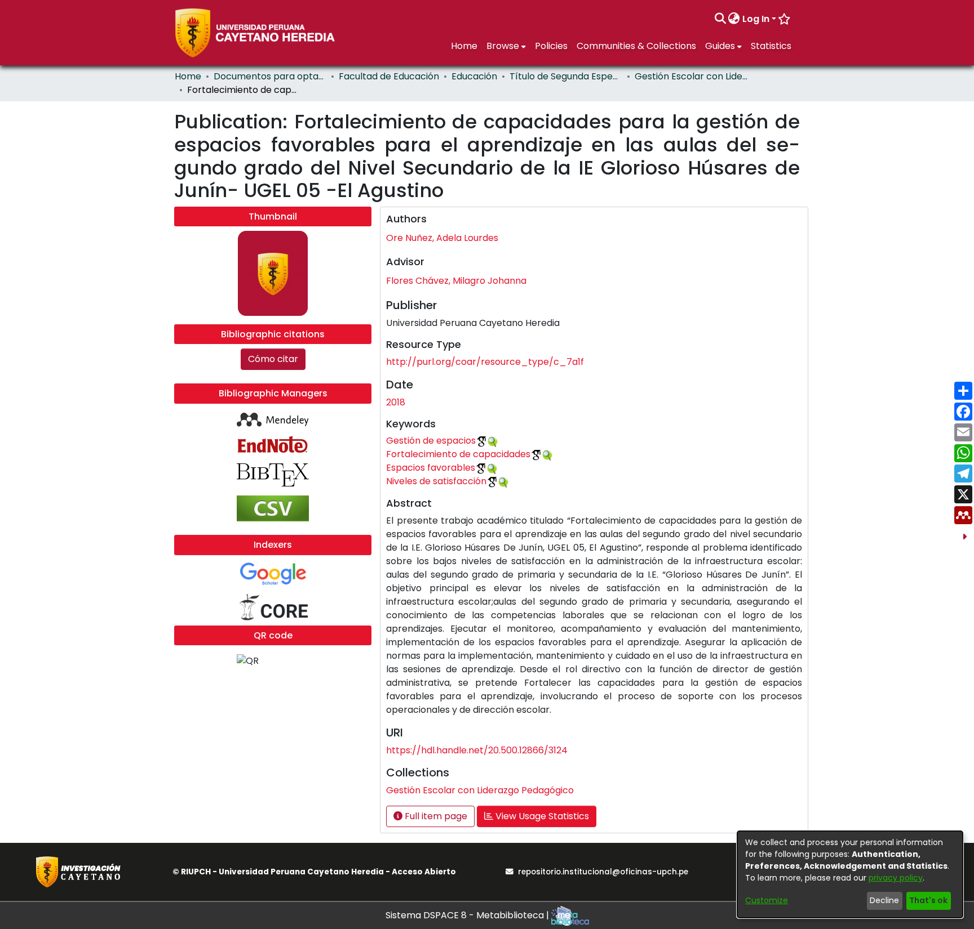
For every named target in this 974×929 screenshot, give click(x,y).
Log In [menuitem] (755, 18)
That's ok (928, 900)
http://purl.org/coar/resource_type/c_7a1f (485, 361)
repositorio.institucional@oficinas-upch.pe (603, 872)
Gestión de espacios (431, 440)
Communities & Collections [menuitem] (636, 45)
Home (188, 76)
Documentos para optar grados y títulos (270, 76)
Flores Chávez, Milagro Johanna (456, 280)
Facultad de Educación (389, 76)
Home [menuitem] (464, 45)
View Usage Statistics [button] (541, 816)
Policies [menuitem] (551, 45)
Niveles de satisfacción (436, 481)
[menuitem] (734, 19)
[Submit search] (720, 19)
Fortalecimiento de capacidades (458, 454)
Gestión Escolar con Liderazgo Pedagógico (691, 76)
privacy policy (896, 877)
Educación (474, 76)
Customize (766, 900)
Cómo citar (273, 358)
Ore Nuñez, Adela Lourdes (442, 237)
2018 (395, 402)
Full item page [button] (434, 816)
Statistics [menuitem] (771, 45)
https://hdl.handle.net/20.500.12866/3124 (477, 750)
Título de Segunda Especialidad (566, 76)
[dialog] (850, 874)
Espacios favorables (430, 467)
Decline (884, 900)
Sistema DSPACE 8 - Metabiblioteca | (468, 915)
